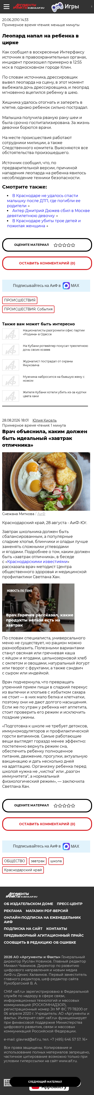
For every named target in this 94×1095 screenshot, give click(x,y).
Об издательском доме (28, 904)
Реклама (13, 911)
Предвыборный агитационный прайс (44, 935)
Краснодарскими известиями (37, 561)
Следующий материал (45, 1081)
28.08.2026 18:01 (15, 420)
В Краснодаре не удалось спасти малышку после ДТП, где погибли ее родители (44, 200)
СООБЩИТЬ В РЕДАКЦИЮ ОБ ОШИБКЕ (40, 942)
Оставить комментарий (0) (47, 263)
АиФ (41, 514)
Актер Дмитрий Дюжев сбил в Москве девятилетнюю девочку (48, 213)
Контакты (56, 929)
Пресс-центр (69, 904)
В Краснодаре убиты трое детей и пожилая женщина (44, 223)
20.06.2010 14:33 (15, 20)
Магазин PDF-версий (47, 911)
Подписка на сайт (23, 929)
